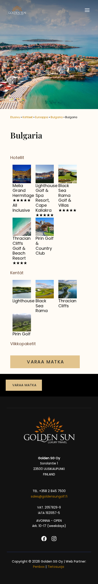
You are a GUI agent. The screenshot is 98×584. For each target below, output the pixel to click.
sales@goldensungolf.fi (49, 496)
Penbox (39, 566)
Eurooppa (41, 117)
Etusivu (15, 117)
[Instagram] (54, 538)
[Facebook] (44, 538)
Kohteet (28, 117)
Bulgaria (57, 117)
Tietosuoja (56, 566)
